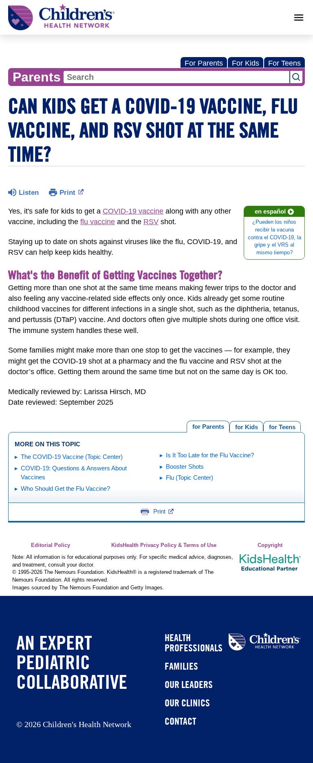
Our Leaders (189, 684)
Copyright (270, 545)
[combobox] (176, 77)
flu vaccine (97, 222)
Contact (180, 721)
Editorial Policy (50, 545)
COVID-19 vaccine (133, 211)
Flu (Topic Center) (189, 477)
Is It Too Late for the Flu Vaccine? (210, 455)
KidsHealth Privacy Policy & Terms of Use (163, 545)
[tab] (282, 426)
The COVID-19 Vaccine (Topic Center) (72, 456)
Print (67, 192)
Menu (299, 17)
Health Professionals (194, 642)
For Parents (204, 63)
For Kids (245, 63)
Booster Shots (185, 466)
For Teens (284, 63)
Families (181, 666)
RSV (151, 222)
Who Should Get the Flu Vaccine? (65, 488)
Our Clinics (187, 703)
